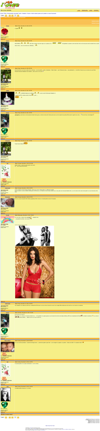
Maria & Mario (7, 340)
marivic (7, 40)
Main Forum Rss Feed (50, 425)
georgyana (7, 68)
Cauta (79, 10)
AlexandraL (7, 197)
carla (8, 386)
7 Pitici (31, 427)
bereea (7, 25)
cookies (35, 429)
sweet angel (7, 188)
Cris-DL (7, 215)
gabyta (7, 90)
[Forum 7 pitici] (10, 8)
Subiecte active (85, 10)
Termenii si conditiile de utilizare (66, 429)
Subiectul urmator (95, 23)
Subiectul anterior (95, 21)
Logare (90, 10)
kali (7, 163)
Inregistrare (96, 10)
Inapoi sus (3, 39)
